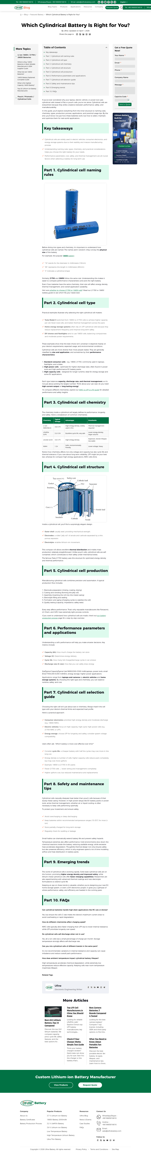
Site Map (115, 1149)
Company (99, 7)
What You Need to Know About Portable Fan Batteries (97, 1043)
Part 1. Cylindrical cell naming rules (60, 56)
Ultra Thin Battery (54, 1139)
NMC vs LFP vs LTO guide (89, 390)
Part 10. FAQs (51, 91)
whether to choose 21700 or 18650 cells (65, 290)
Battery (40, 1103)
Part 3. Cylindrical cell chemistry (58, 64)
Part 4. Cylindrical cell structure (58, 68)
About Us (23, 1116)
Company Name (121, 77)
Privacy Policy (81, 1149)
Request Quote (90, 1085)
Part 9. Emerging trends (55, 88)
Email (117, 63)
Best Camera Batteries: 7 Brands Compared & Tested (97, 1012)
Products (63, 7)
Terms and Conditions (99, 1149)
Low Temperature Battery (57, 1131)
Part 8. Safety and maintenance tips (60, 84)
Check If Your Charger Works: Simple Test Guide (75, 1042)
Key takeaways (51, 52)
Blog (27, 7)
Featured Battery (36, 15)
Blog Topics (52, 7)
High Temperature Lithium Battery (60, 1135)
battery (68, 256)
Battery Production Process (31, 1124)
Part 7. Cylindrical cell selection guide (61, 80)
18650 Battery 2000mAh (57, 1120)
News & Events (85, 1120)
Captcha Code (120, 97)
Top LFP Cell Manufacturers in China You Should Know (75, 1012)
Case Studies (85, 1124)
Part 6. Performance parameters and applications (66, 76)
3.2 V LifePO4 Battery (55, 1124)
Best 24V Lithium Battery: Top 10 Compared (53, 1023)
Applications (76, 7)
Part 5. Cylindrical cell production (59, 72)
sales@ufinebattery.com (111, 1131)
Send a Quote (124, 104)
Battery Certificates (27, 1120)
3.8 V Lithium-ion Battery (57, 1127)
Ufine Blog (84, 1116)
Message (118, 85)
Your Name (119, 55)
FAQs (82, 1127)
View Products (61, 1085)
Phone (117, 70)
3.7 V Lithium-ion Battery (57, 1116)
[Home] (19, 7)
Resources (88, 7)
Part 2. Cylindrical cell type (56, 60)
